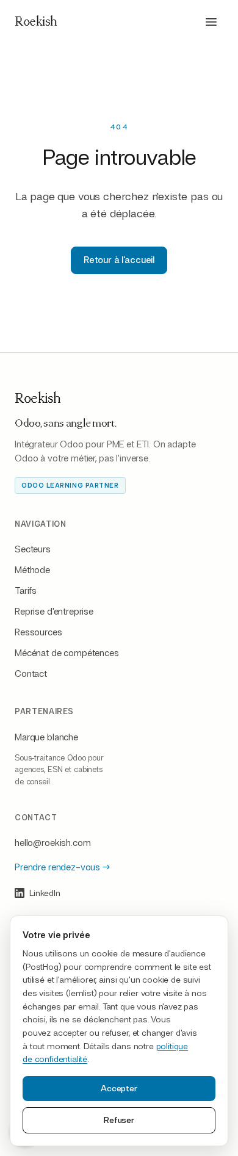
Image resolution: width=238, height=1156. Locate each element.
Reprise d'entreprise (54, 611)
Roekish (36, 22)
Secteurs (33, 549)
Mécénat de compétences (67, 653)
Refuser (119, 1119)
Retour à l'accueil (119, 260)
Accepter (119, 1088)
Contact (31, 674)
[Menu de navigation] (211, 22)
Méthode (32, 570)
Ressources (38, 632)
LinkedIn (44, 892)
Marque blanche (46, 737)
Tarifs (26, 591)
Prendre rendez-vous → (62, 867)
